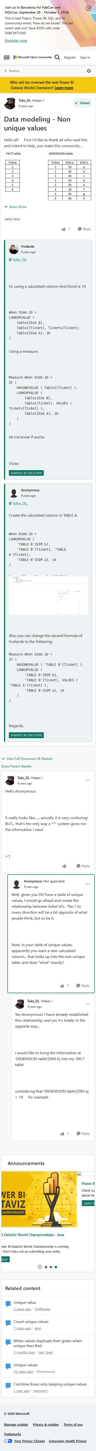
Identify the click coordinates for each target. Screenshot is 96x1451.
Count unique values (31, 1321)
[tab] (45, 1266)
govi (38, 1328)
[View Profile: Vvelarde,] (14, 249)
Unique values (26, 1364)
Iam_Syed (45, 1352)
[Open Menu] (88, 70)
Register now (16, 40)
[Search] (57, 57)
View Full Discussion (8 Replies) (29, 758)
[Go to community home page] (32, 57)
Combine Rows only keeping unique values (50, 1384)
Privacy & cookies (46, 1424)
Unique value (25, 1302)
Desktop (14, 71)
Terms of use (73, 1424)
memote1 (40, 1390)
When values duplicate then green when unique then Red (48, 1343)
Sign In (85, 57)
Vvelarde (27, 246)
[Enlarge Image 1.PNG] (48, 595)
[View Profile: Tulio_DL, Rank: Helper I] (10, 103)
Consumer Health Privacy (68, 1441)
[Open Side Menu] (6, 57)
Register (70, 57)
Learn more (64, 87)
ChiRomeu (42, 1309)
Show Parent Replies (16, 766)
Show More (17, 206)
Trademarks (12, 1434)
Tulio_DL (25, 100)
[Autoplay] (40, 1266)
